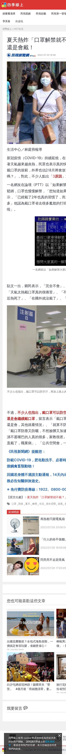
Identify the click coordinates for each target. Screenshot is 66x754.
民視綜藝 (41, 13)
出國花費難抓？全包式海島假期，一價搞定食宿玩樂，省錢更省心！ (30, 643)
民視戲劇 (26, 13)
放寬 (60, 503)
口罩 (14, 503)
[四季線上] (12, 5)
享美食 (6, 21)
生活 (41, 503)
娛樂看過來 (9, 13)
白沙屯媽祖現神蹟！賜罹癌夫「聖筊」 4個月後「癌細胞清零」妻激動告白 (29, 688)
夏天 (27, 503)
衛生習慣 (51, 503)
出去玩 (19, 21)
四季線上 (7, 28)
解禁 (34, 503)
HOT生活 (18, 28)
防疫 (20, 503)
